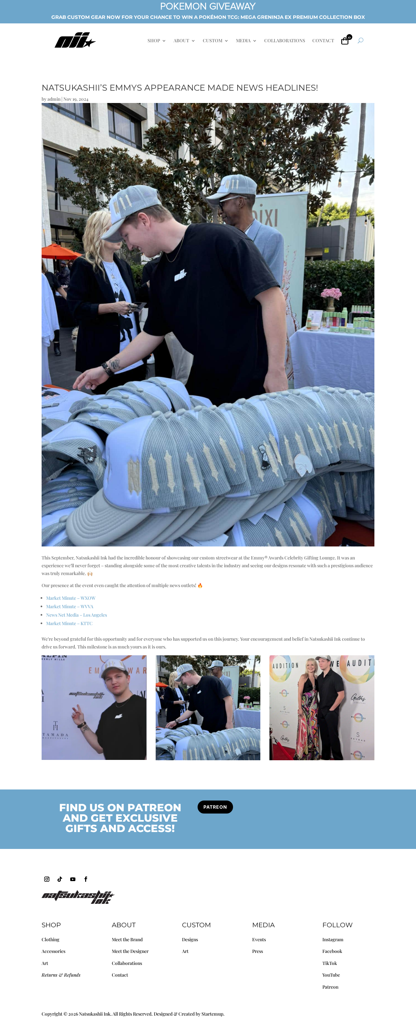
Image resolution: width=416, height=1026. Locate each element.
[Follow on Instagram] (47, 879)
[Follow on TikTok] (60, 879)
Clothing (50, 939)
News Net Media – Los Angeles (76, 615)
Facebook (332, 951)
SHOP (154, 41)
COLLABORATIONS (284, 41)
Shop (51, 925)
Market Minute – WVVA (69, 606)
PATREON (215, 807)
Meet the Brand (127, 939)
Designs (190, 939)
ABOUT (181, 41)
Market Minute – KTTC (69, 623)
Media (263, 925)
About (124, 925)
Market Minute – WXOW (71, 598)
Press (257, 951)
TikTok (329, 963)
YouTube (331, 975)
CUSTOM (212, 41)
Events (259, 939)
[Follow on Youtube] (73, 879)
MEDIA (243, 41)
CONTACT (323, 41)
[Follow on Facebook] (86, 879)
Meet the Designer (130, 951)
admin (53, 99)
